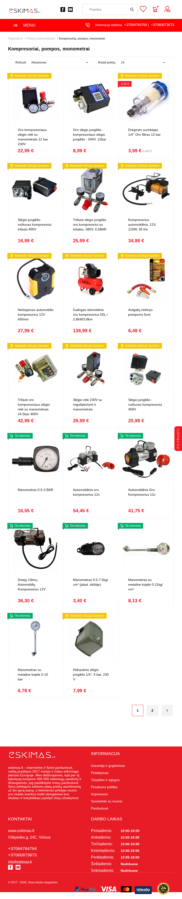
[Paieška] (132, 9)
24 (122, 62)
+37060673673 (162, 25)
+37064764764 (135, 25)
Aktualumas (38, 62)
